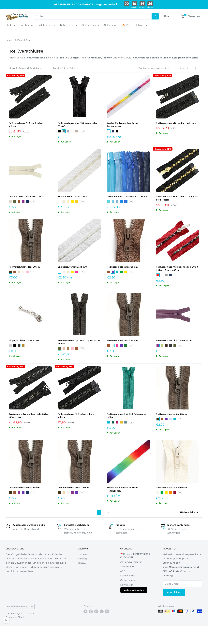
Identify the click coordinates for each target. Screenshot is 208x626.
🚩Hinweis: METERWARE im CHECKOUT (136, 556)
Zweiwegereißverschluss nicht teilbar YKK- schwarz (29, 416)
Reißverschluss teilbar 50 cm (171, 487)
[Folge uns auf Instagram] (91, 611)
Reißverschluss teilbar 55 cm (122, 266)
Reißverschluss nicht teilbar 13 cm (174, 340)
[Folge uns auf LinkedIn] (107, 611)
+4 (131, 201)
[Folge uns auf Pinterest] (96, 611)
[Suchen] (155, 16)
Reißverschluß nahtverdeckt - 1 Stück (127, 196)
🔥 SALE (126, 25)
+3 (131, 272)
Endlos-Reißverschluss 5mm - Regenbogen (123, 489)
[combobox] (93, 16)
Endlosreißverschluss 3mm (72, 196)
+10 (33, 492)
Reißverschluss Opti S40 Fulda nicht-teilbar (127, 416)
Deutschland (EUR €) (17, 606)
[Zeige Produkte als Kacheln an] (192, 68)
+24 (82, 349)
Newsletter (126, 584)
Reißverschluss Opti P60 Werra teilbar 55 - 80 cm (78, 125)
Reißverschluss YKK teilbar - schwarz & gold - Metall (177, 198)
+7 (131, 345)
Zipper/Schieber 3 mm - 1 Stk (24, 340)
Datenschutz (127, 575)
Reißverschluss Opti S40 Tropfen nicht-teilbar (79, 342)
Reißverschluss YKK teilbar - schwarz (176, 123)
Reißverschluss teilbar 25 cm (171, 414)
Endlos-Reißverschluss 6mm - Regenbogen (123, 125)
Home (9, 40)
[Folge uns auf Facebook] (85, 611)
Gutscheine (110, 25)
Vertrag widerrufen (134, 590)
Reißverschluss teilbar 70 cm (73, 487)
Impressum (84, 554)
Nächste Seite (187, 512)
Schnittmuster (90, 25)
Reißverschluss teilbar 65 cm (122, 340)
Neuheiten (26, 25)
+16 (33, 201)
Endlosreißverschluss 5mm (72, 266)
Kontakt (82, 558)
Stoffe (9, 25)
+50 (82, 201)
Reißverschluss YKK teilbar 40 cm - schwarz (76, 416)
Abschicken (174, 592)
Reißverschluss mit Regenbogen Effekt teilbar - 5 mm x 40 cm (177, 268)
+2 (180, 492)
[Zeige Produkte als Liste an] (196, 68)
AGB (122, 571)
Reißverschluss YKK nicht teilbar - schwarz (27, 125)
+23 (82, 131)
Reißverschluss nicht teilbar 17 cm (27, 196)
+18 (180, 345)
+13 (82, 492)
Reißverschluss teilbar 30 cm (24, 487)
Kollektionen (45, 25)
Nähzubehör (67, 25)
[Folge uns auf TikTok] (102, 611)
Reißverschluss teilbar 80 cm (24, 266)
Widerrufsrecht (129, 566)
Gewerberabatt (128, 580)
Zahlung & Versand (131, 562)
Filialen (140, 25)
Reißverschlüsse (22, 40)
